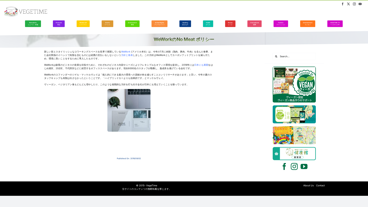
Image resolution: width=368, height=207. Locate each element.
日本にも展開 (201, 64)
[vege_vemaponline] (294, 106)
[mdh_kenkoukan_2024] (294, 148)
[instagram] (354, 4)
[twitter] (348, 4)
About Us (308, 185)
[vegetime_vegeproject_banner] (294, 67)
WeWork (125, 51)
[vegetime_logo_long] (25, 8)
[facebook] (342, 4)
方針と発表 (127, 55)
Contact (320, 185)
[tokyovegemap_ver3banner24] (294, 127)
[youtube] (360, 4)
